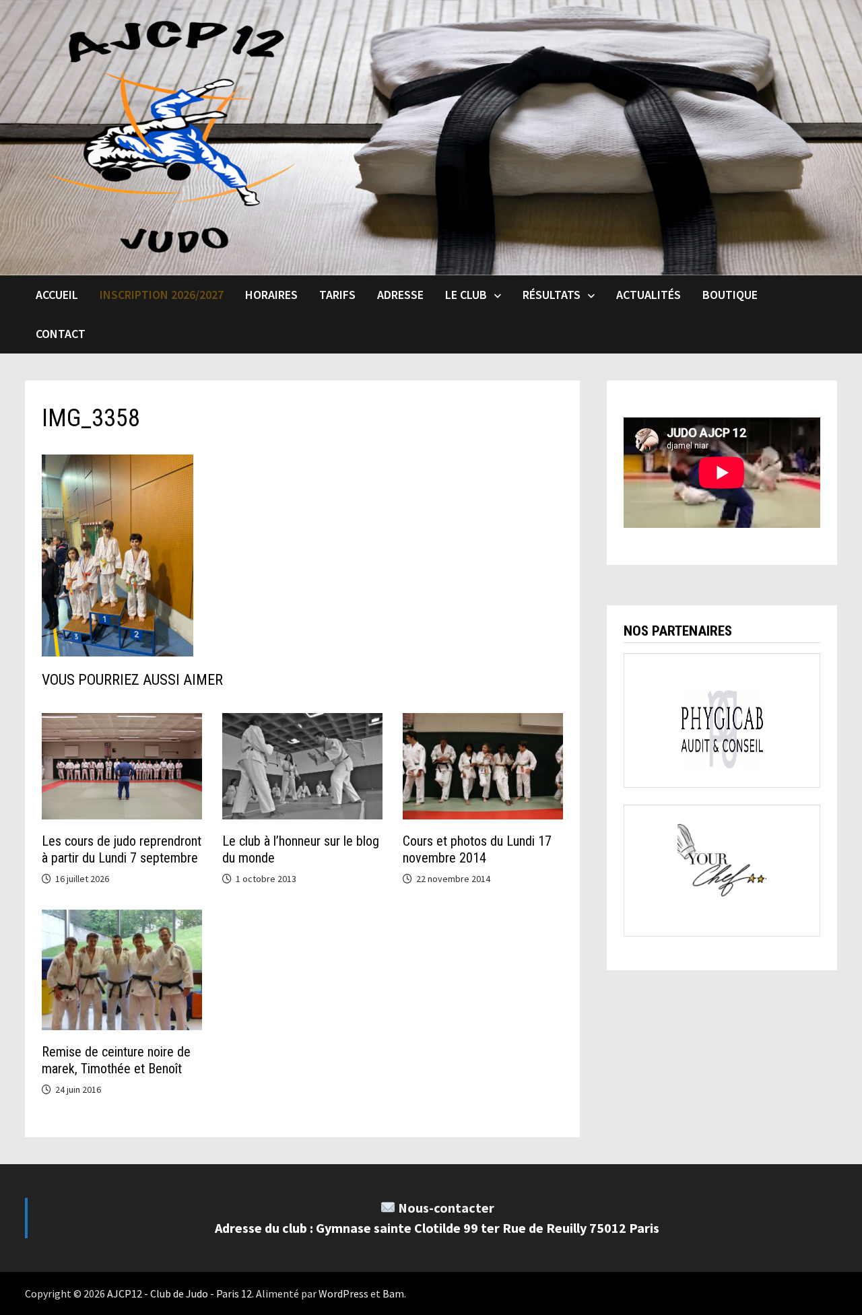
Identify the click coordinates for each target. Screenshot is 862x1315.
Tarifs (337, 294)
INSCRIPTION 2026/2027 (162, 294)
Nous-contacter (446, 1207)
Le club (466, 294)
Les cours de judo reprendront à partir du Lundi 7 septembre (121, 849)
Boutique (730, 294)
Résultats (552, 294)
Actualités (648, 294)
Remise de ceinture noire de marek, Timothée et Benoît (116, 1060)
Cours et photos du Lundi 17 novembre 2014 (477, 849)
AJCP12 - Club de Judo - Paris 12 (179, 1293)
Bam (393, 1293)
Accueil (57, 294)
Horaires (271, 294)
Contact (61, 333)
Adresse (400, 294)
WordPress (343, 1293)
